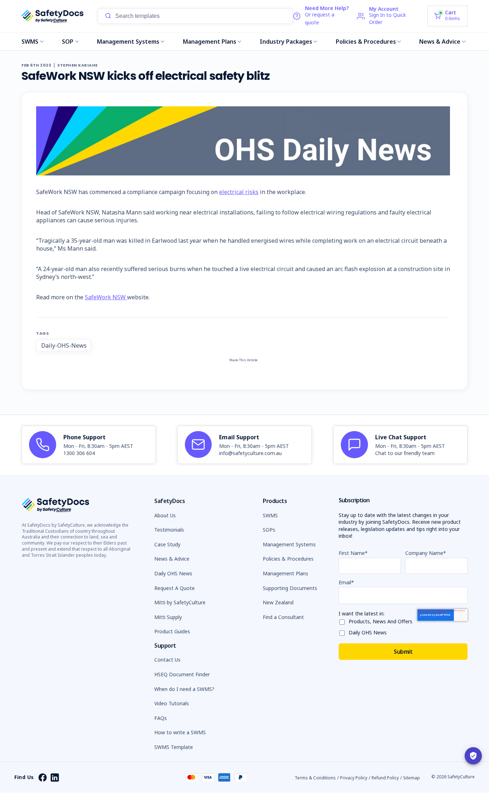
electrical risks (238, 192)
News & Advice (439, 41)
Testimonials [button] (169, 529)
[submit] (108, 16)
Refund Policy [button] (385, 778)
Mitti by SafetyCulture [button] (179, 602)
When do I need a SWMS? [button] (184, 689)
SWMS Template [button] (173, 747)
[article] (88, 445)
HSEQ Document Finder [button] (182, 674)
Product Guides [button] (172, 631)
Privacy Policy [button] (353, 778)
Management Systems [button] (289, 544)
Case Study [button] (167, 544)
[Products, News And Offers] (344, 620)
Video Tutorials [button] (171, 703)
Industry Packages (286, 41)
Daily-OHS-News (64, 345)
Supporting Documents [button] (290, 588)
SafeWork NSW (106, 297)
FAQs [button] (160, 718)
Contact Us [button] (167, 659)
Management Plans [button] (285, 573)
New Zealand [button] (278, 602)
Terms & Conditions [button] (315, 778)
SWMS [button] (270, 515)
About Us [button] (165, 515)
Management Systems (128, 41)
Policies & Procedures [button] (288, 558)
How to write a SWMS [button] (180, 732)
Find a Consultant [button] (283, 617)
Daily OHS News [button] (173, 573)
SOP (67, 41)
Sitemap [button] (411, 778)
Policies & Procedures (366, 41)
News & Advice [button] (171, 558)
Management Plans (209, 41)
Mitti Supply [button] (168, 617)
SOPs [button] (269, 529)
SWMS (29, 41)
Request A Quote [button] (174, 588)
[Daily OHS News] (344, 631)
